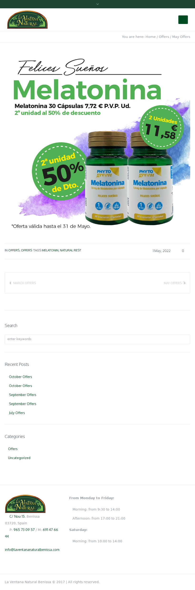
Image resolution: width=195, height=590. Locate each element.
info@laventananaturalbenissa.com (32, 550)
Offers (164, 37)
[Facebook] (187, 581)
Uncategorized (19, 458)
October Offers (20, 377)
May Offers (173, 283)
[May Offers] (97, 142)
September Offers (22, 395)
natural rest (70, 250)
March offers (24, 283)
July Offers (17, 413)
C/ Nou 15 (17, 516)
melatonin (50, 250)
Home (151, 37)
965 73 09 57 (24, 530)
